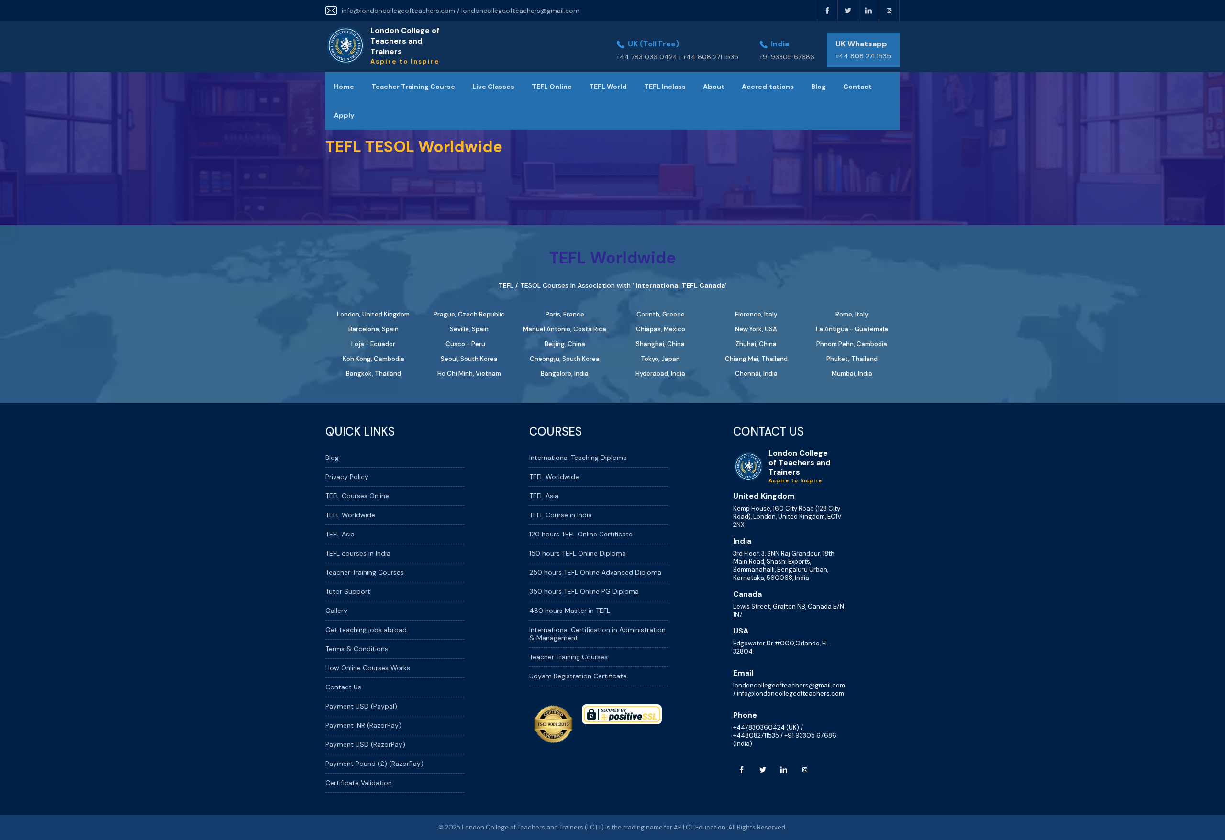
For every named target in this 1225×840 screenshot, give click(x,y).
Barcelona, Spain (373, 329)
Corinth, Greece (660, 314)
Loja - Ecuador (373, 344)
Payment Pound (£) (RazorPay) (374, 763)
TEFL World (608, 86)
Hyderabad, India (660, 374)
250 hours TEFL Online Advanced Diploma (595, 572)
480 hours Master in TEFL (569, 610)
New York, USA (756, 329)
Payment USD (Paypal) (361, 706)
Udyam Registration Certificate (578, 676)
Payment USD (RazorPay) (365, 744)
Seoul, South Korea (469, 359)
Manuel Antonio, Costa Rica (564, 329)
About (713, 86)
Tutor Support (347, 591)
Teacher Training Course (413, 86)
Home (344, 86)
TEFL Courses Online (357, 495)
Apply (344, 115)
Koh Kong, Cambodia (373, 359)
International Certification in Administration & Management (597, 633)
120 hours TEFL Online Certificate (581, 534)
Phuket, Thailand (852, 359)
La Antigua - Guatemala (852, 329)
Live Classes (493, 86)
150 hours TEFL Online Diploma (577, 553)
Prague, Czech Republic (469, 314)
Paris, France (565, 314)
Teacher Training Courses (364, 572)
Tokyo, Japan (660, 359)
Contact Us (343, 687)
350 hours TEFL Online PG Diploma (584, 591)
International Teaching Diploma (578, 457)
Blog (818, 86)
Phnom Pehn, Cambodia (851, 344)
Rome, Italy (851, 314)
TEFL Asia (340, 534)
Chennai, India (756, 374)
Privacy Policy (346, 476)
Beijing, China (565, 344)
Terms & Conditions (356, 648)
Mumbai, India (852, 374)
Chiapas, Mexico (660, 329)
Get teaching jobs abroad (366, 629)
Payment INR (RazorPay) (363, 725)
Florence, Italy (756, 314)
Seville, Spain (469, 329)
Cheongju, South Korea (565, 359)
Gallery (336, 610)
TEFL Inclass (665, 86)
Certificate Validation (358, 782)
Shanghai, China (660, 344)
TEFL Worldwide (350, 515)
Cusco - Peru (465, 344)
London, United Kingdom (373, 314)
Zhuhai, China (756, 344)
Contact (857, 86)
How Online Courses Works (367, 668)
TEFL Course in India (560, 515)
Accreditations (768, 86)
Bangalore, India (565, 374)
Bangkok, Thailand (373, 374)
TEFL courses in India (357, 553)
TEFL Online (552, 86)
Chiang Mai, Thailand (756, 359)
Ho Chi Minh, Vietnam (469, 374)
